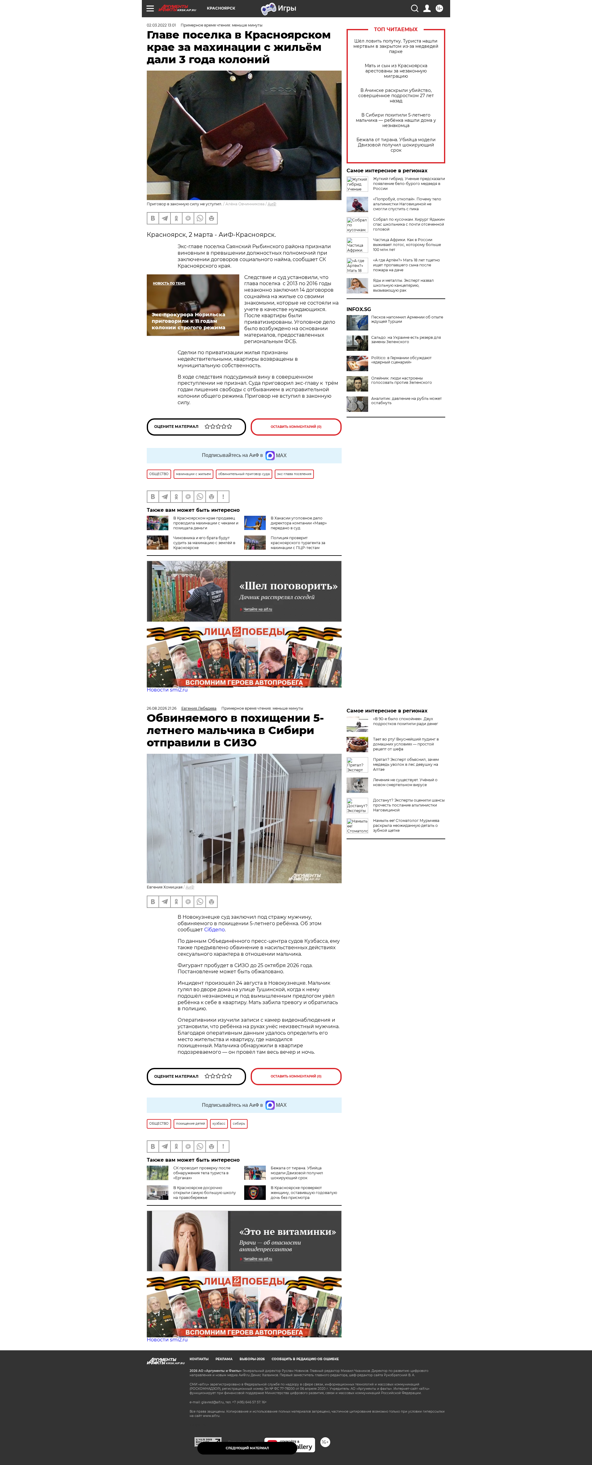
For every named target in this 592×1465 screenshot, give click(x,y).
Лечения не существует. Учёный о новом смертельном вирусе (405, 782)
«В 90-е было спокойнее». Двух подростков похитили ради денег (405, 721)
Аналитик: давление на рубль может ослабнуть (406, 400)
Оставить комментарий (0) (296, 427)
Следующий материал (247, 1448)
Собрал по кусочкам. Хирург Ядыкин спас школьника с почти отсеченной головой (409, 224)
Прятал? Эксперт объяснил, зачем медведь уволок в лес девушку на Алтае (406, 764)
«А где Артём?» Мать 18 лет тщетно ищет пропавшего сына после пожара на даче (406, 265)
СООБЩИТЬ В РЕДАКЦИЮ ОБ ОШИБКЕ (305, 1359)
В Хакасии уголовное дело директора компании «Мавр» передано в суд (299, 523)
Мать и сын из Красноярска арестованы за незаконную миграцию (396, 71)
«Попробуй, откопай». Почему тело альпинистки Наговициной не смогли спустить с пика (407, 204)
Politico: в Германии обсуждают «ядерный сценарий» (401, 360)
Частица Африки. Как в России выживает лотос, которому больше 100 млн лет (407, 244)
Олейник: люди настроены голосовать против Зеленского (401, 380)
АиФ (272, 204)
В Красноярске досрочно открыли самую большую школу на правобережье (204, 1192)
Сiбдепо (214, 930)
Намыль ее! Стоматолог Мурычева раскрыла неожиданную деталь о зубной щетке (406, 825)
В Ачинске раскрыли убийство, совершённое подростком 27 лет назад (396, 96)
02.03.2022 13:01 (161, 25)
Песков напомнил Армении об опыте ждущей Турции (407, 319)
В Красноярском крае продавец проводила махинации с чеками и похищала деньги (205, 523)
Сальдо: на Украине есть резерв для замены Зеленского (406, 339)
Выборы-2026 (252, 1359)
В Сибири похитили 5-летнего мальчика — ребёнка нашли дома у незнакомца (396, 120)
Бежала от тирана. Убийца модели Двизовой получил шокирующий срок (396, 145)
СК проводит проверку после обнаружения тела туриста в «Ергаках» (201, 1173)
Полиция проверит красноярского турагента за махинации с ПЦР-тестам (298, 543)
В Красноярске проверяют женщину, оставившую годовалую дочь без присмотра (304, 1192)
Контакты (199, 1359)
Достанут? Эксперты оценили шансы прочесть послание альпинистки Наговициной (409, 805)
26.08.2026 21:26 (161, 708)
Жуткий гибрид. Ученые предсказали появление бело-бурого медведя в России (409, 183)
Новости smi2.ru (167, 690)
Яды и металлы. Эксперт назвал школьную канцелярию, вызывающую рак (403, 285)
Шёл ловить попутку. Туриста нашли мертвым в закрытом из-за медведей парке (395, 46)
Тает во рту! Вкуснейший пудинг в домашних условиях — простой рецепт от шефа (406, 744)
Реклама (224, 1359)
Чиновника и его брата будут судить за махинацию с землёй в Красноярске (204, 543)
